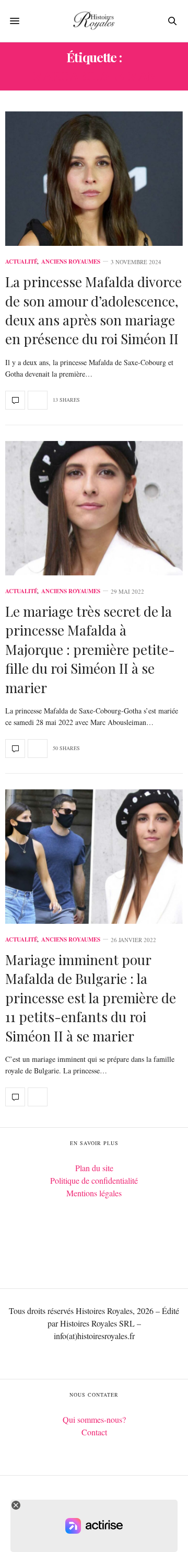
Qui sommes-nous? (94, 1419)
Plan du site (94, 1167)
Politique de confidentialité (94, 1180)
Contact (94, 1431)
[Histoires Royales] (94, 20)
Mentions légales (94, 1192)
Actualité (21, 262)
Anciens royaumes (70, 262)
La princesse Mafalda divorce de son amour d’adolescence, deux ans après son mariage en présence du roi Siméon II (93, 310)
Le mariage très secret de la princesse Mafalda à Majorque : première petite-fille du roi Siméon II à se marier (90, 649)
